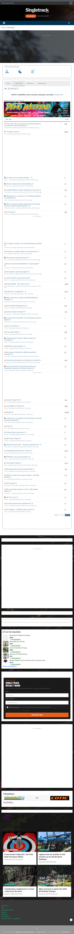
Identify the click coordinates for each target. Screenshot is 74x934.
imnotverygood (8, 192)
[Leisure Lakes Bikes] (14, 798)
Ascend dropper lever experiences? (18, 503)
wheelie (6, 434)
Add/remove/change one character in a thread (22, 360)
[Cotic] (60, 798)
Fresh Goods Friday (11, 850)
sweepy (22, 253)
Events (42, 884)
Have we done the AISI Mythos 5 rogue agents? (22, 264)
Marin (23, 440)
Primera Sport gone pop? (15, 432)
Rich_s (22, 499)
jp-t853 (6, 328)
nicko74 (6, 505)
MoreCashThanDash (9, 208)
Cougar (22, 134)
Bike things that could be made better (19, 469)
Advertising (5, 916)
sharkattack (24, 459)
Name (6, 691)
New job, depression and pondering (18, 184)
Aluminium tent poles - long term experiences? (22, 445)
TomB (25, 247)
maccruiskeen (30, 362)
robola (22, 428)
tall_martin (28, 127)
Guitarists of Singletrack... (15, 291)
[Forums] (5, 88)
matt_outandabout (32, 286)
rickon (6, 511)
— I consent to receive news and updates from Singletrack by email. (30, 707)
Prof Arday (10, 212)
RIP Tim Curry (11, 497)
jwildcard (6, 342)
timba (30, 208)
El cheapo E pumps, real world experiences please (24, 243)
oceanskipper (7, 314)
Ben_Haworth (7, 301)
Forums (8, 83)
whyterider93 (7, 127)
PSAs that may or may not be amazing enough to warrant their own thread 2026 (22, 125)
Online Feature (10, 884)
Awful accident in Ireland (14, 312)
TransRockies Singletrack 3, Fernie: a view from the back (19, 890)
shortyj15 (6, 186)
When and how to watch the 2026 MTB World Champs (53, 890)
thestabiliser (29, 314)
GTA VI (8, 426)
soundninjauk (7, 485)
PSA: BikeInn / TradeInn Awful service (19, 509)
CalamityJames (25, 505)
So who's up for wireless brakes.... (18, 178)
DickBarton (24, 370)
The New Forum (12, 132)
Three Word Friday (12, 463)
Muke (5, 465)
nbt (5, 479)
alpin (5, 253)
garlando (26, 301)
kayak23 (6, 307)
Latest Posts (18, 83)
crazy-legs (23, 422)
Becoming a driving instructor (16, 258)
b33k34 (22, 511)
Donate (3, 912)
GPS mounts (10, 483)
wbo (24, 267)
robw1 (5, 200)
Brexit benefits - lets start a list (17, 284)
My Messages (42, 83)
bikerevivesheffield (9, 273)
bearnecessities (8, 362)
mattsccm (27, 485)
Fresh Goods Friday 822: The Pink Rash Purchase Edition (18, 855)
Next (67, 515)
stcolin (6, 459)
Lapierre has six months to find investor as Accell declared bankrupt (52, 856)
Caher (24, 414)
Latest (33, 70)
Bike (6, 70)
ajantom (22, 348)
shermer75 (7, 414)
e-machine (7, 214)
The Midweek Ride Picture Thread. (18, 451)
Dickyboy (6, 440)
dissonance (27, 214)
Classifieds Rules (7, 910)
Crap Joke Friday (12, 332)
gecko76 (23, 334)
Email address (9, 698)
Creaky (24, 453)
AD (21, 328)
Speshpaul (7, 247)
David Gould (18, 894)
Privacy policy (27, 710)
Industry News (44, 850)
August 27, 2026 (9, 894)
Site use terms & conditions (10, 919)
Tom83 (6, 348)
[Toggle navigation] (3, 23)
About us (4, 914)
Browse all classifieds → (10, 666)
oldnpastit (6, 267)
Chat (19, 70)
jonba (22, 200)
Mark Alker (53, 862)
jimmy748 (6, 453)
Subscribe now (37, 715)
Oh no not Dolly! (11, 326)
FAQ (2, 908)
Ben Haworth (19, 859)
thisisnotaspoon (25, 471)
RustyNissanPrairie (27, 356)
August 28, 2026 (9, 859)
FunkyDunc (7, 493)
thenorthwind (7, 446)
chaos (6, 259)
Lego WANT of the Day (14, 406)
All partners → (8, 802)
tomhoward (24, 280)
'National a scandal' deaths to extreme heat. (21, 251)
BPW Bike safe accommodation (17, 457)
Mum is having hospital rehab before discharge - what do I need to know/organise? (22, 205)
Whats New (30, 83)
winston (6, 180)
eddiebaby (7, 293)
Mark (5, 134)
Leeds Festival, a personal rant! (17, 278)
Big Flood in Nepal (12, 438)
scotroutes (7, 356)
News (47, 884)
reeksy (6, 471)
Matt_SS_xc (25, 434)
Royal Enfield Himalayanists (16, 306)
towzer (6, 370)
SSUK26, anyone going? (14, 346)
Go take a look (58, 95)
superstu (27, 322)
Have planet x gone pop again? (17, 272)
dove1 (23, 408)
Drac (24, 186)
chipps (25, 293)
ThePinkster (30, 273)
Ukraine (8, 412)
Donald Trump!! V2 (12, 400)
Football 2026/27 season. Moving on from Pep (22, 190)
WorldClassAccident (27, 259)
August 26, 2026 (44, 894)
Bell (37, 798)
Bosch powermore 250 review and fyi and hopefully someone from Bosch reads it (20, 367)
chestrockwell (29, 192)
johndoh (6, 280)
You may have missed (11, 829)
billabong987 (27, 180)
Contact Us (5, 906)
